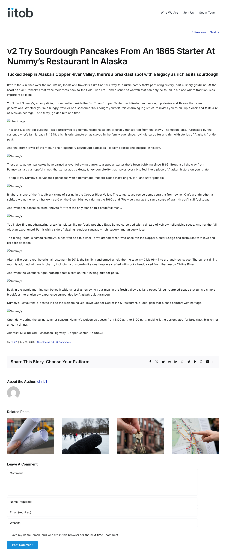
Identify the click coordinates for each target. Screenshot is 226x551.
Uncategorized (45, 342)
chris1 (14, 342)
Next (213, 32)
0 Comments (63, 342)
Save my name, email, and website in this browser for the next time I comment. (65, 535)
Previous (200, 32)
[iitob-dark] (20, 8)
